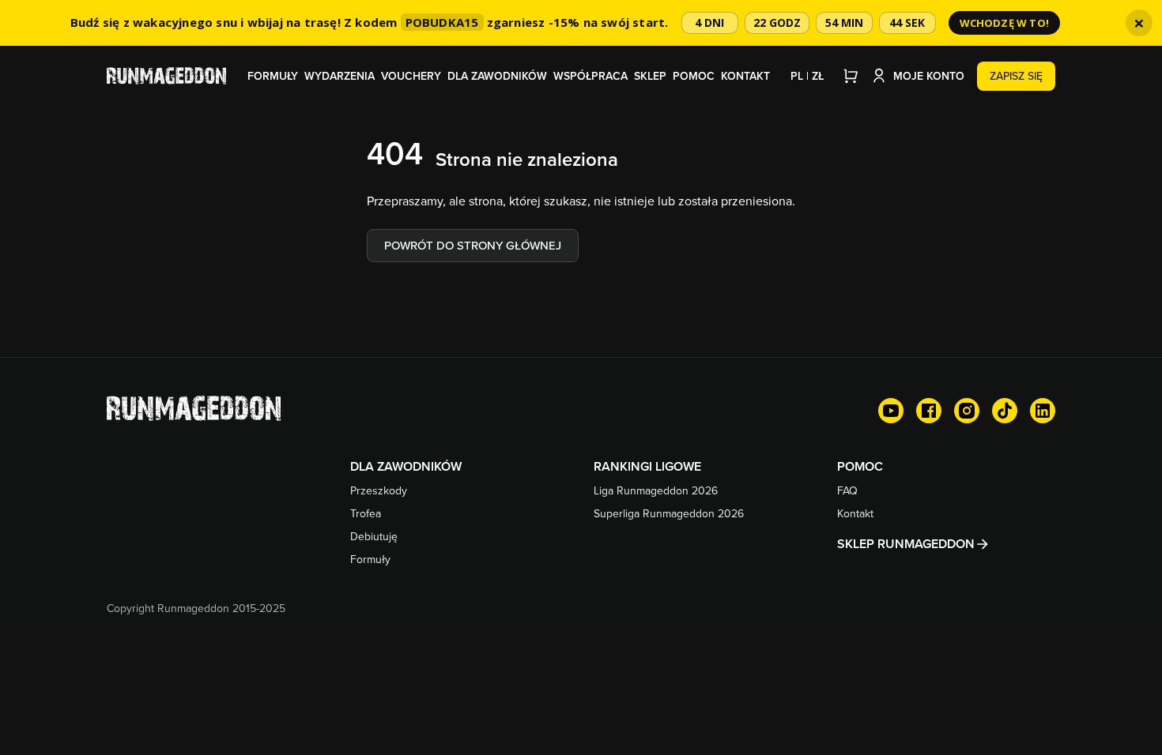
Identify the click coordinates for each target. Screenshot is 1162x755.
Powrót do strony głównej (472, 245)
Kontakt (745, 76)
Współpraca (590, 76)
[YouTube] (891, 410)
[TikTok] (1004, 410)
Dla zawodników (497, 76)
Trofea (365, 513)
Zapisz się (1016, 76)
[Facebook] (928, 410)
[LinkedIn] (1042, 410)
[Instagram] (966, 410)
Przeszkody (378, 490)
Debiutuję (374, 536)
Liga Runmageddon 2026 (656, 490)
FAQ (847, 490)
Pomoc (694, 76)
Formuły (272, 76)
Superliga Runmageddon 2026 (669, 513)
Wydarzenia (339, 76)
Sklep (650, 76)
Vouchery (411, 76)
